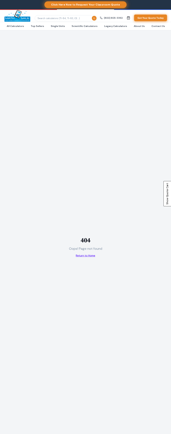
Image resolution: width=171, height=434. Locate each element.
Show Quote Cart (167, 193)
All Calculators (15, 26)
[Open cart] (128, 18)
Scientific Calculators (85, 26)
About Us (139, 26)
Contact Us (158, 26)
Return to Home (85, 255)
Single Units (58, 26)
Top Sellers (37, 26)
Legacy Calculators (115, 26)
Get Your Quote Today (150, 17)
